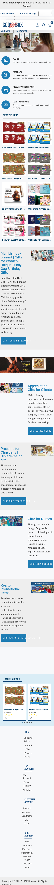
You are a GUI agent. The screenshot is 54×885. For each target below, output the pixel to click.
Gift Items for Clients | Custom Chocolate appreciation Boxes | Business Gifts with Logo (14, 147)
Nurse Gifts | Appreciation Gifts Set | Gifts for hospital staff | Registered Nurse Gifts (40, 178)
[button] (6, 717)
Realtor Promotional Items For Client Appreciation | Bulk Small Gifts (40, 147)
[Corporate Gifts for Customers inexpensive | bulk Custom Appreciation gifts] (40, 194)
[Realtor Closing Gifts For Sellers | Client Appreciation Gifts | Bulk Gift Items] (14, 225)
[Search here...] (43, 25)
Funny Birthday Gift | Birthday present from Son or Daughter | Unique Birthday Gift (14, 209)
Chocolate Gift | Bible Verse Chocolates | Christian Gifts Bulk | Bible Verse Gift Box (14, 178)
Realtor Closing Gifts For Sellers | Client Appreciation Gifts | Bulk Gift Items (14, 240)
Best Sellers (10, 115)
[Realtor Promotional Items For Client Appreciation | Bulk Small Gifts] (40, 133)
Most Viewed (12, 679)
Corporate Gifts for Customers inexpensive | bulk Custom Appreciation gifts (40, 209)
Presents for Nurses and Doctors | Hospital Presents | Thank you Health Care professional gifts (40, 240)
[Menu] (31, 25)
